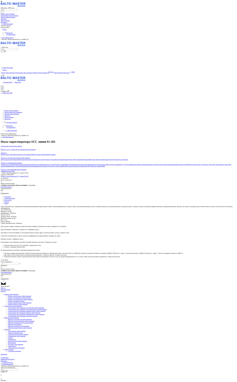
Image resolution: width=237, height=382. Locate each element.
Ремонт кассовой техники (16, 301)
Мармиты (38, 166)
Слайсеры (218, 164)
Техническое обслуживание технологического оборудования (27, 309)
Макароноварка (30, 166)
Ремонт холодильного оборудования (19, 296)
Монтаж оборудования (39, 154)
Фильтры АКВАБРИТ (98, 166)
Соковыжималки (20, 166)
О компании (5, 357)
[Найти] (2, 12)
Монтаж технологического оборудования (21, 321)
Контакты (4, 361)
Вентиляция (85, 159)
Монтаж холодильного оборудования (20, 319)
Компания (4, 354)
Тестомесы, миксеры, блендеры (205, 164)
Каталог (3, 291)
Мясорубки (68, 164)
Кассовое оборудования (96, 159)
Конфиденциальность (7, 359)
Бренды (3, 288)
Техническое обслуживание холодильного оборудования (26, 308)
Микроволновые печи (137, 164)
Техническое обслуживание (23, 154)
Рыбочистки (191, 164)
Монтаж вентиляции (14, 324)
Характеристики (9, 198)
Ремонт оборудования (8, 154)
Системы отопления (14, 351)
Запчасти (7, 329)
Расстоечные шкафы (113, 164)
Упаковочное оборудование (42, 159)
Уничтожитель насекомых (120, 159)
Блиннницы (25, 164)
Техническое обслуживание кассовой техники (22, 316)
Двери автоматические (25, 159)
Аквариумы (108, 159)
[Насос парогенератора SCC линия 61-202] (14, 176)
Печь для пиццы (125, 164)
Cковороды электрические (9, 164)
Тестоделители (102, 164)
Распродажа (59, 159)
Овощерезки (89, 164)
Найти (3, 371)
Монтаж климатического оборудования (20, 323)
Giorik (13, 171)
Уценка (53, 159)
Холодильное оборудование (9, 159)
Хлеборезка (45, 166)
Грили (19, 164)
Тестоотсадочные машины (57, 166)
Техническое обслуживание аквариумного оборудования (26, 314)
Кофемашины (10, 166)
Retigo (5, 171)
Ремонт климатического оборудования (20, 299)
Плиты (95, 164)
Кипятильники (76, 164)
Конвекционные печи (180, 164)
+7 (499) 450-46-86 (7, 24)
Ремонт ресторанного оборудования (19, 298)
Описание (7, 196)
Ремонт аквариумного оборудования (19, 303)
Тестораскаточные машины (164, 164)
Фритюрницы (69, 166)
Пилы (83, 164)
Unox (9, 171)
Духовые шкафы (60, 164)
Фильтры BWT (86, 166)
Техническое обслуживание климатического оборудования (26, 311)
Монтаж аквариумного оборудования (20, 328)
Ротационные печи (150, 164)
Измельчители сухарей (47, 164)
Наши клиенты (5, 289)
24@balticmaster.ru (7, 37)
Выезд (6, 203)
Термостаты (78, 166)
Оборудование (51, 154)
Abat (2, 171)
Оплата (6, 202)
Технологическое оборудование (18, 334)
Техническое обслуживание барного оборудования (24, 313)
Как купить (8, 200)
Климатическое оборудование (72, 159)
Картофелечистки (34, 164)
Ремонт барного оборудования (17, 304)
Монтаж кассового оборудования (18, 326)
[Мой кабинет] (2, 84)
